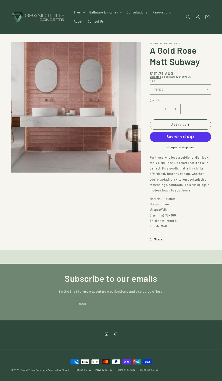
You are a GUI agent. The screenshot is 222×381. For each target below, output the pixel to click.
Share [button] (158, 239)
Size (152, 81)
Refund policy (83, 369)
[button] (79, 12)
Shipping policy (149, 369)
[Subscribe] (145, 304)
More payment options (180, 147)
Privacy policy (103, 369)
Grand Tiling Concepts (34, 370)
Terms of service (126, 369)
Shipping (156, 76)
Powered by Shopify (59, 370)
